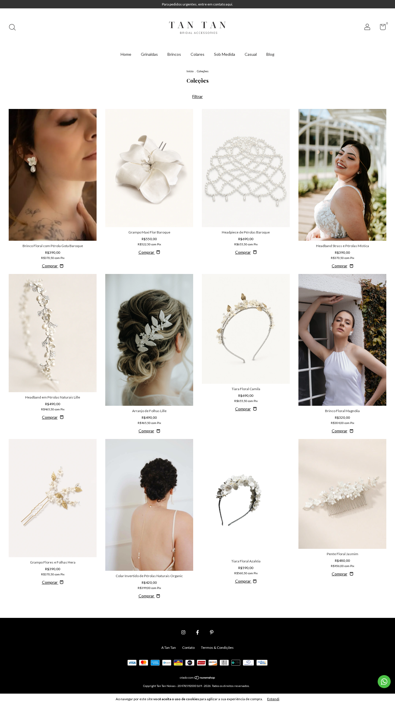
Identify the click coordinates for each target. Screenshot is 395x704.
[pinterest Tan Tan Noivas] (211, 632)
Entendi (273, 699)
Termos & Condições (217, 647)
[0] (380, 28)
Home (126, 54)
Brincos (174, 54)
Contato (188, 647)
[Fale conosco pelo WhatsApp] (384, 681)
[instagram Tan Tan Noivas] (183, 632)
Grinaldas (149, 54)
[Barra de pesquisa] (14, 28)
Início (190, 71)
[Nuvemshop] (198, 678)
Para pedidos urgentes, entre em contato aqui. (197, 4)
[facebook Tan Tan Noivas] (197, 632)
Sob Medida (224, 54)
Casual (251, 54)
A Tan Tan (168, 647)
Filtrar (197, 96)
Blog (270, 54)
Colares (197, 54)
